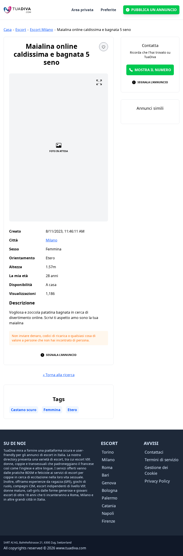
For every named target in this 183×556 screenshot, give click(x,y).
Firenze (108, 521)
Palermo (109, 498)
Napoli (108, 513)
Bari (105, 475)
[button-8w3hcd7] (103, 46)
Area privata (82, 9)
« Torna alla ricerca (59, 374)
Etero (72, 409)
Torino (108, 452)
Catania (109, 505)
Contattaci (154, 452)
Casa (8, 29)
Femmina (52, 409)
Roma (107, 467)
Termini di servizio (162, 459)
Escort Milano (41, 29)
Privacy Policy (157, 481)
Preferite (108, 9)
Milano (51, 240)
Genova (109, 482)
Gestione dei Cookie (156, 470)
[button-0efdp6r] (99, 82)
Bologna (109, 490)
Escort (20, 29)
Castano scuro (23, 409)
